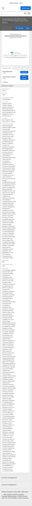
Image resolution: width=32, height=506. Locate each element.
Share (6, 82)
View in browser (24, 77)
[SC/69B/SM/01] (15, 46)
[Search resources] (25, 13)
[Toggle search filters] (29, 13)
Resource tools (7, 68)
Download (24, 72)
